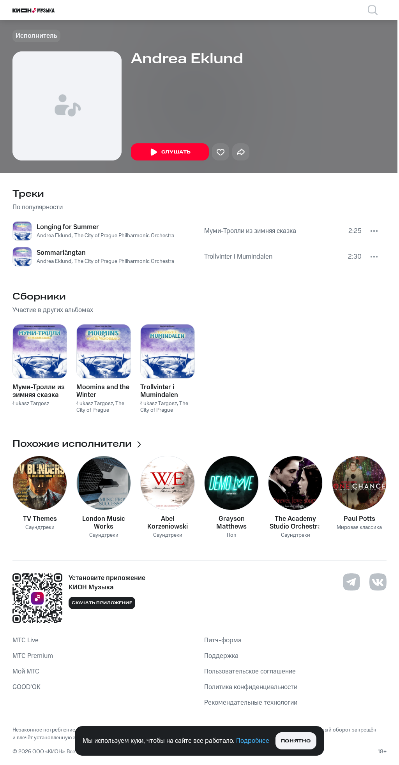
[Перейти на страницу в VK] (378, 581)
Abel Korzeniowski (167, 523)
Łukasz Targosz (30, 403)
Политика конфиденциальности (250, 687)
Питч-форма (223, 640)
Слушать (176, 152)
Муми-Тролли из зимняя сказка (250, 231)
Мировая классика (359, 527)
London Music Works (103, 523)
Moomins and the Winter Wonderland (102, 391)
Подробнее (252, 741)
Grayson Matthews (231, 523)
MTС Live (25, 640)
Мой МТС (25, 671)
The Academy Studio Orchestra (295, 523)
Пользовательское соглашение (250, 671)
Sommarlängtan (61, 252)
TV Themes (40, 519)
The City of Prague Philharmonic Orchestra (124, 236)
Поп (232, 535)
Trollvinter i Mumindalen (238, 256)
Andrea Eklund (54, 236)
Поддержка (221, 656)
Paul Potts (359, 519)
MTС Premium (32, 656)
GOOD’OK (26, 687)
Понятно (296, 741)
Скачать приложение (102, 603)
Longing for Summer (68, 227)
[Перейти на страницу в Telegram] (351, 581)
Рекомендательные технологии (250, 702)
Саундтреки (40, 527)
